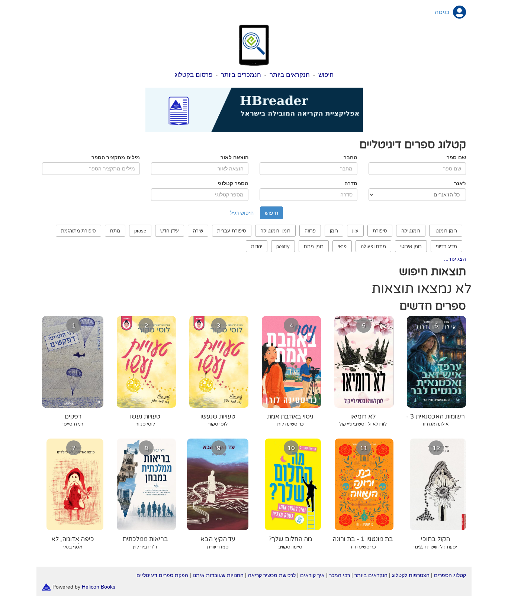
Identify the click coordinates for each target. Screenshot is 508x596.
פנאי (342, 246)
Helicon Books (98, 586)
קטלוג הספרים (450, 575)
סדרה (350, 183)
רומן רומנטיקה (275, 231)
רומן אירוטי (411, 246)
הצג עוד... (455, 259)
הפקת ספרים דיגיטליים (162, 575)
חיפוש (326, 74)
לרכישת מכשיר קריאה (272, 575)
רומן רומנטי (445, 231)
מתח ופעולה (373, 246)
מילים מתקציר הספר (115, 157)
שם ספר (456, 157)
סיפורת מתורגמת (78, 231)
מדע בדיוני (446, 246)
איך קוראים (312, 575)
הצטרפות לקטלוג (411, 575)
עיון (355, 231)
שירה (198, 231)
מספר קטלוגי (233, 183)
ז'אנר (460, 183)
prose (140, 231)
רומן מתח (314, 246)
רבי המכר (339, 575)
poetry (283, 246)
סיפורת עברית (231, 231)
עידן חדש (169, 231)
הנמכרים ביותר (241, 74)
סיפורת (380, 231)
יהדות (256, 246)
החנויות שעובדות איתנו (218, 575)
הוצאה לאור (234, 157)
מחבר (350, 157)
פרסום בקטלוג (193, 74)
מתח (115, 231)
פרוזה (310, 231)
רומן (334, 231)
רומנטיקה (410, 231)
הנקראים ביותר (290, 74)
